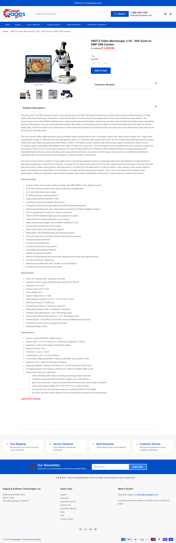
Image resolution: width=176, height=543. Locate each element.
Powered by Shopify (32, 539)
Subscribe (137, 466)
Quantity (94, 59)
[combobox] (81, 14)
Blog (62, 512)
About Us (64, 498)
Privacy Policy (66, 519)
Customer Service (68, 508)
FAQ (62, 515)
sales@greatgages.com (141, 15)
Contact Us (65, 505)
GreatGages (15, 539)
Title (93, 56)
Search (121, 13)
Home (5, 31)
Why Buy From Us (68, 501)
